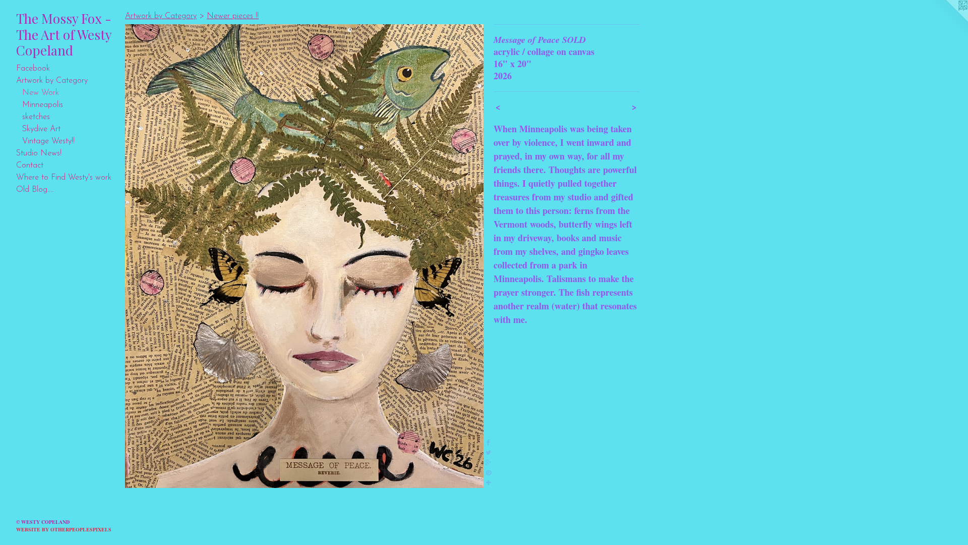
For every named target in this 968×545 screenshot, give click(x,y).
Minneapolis (42, 105)
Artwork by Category (52, 81)
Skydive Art (41, 129)
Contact (29, 165)
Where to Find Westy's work (63, 178)
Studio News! (39, 153)
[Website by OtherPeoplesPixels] (948, 20)
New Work (40, 93)
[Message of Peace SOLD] (304, 256)
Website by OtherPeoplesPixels (63, 529)
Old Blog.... (34, 190)
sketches (36, 117)
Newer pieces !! (233, 16)
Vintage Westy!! (48, 141)
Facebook (33, 69)
